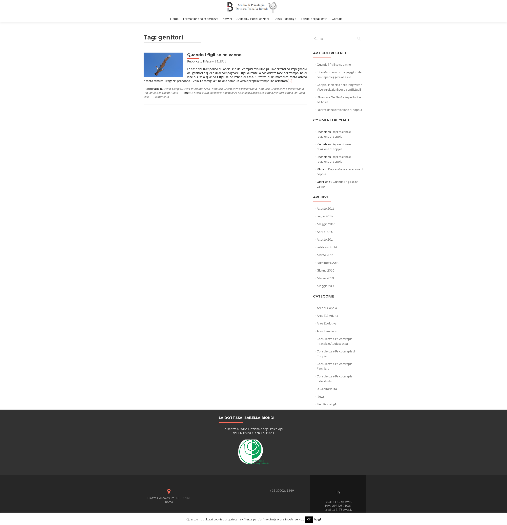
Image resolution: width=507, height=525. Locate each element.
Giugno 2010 (325, 270)
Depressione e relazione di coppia (339, 109)
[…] (290, 81)
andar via (200, 92)
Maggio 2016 (326, 224)
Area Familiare (213, 88)
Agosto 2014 (326, 239)
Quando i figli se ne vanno (214, 54)
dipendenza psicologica (237, 92)
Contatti (337, 18)
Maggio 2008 (326, 286)
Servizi (227, 18)
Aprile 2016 (325, 231)
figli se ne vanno (263, 92)
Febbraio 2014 (327, 247)
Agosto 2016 (326, 208)
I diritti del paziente (314, 18)
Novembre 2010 (328, 262)
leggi (317, 519)
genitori (279, 92)
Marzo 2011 (325, 255)
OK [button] (309, 519)
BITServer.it (343, 509)
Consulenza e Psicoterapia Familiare (247, 88)
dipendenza (214, 92)
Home (174, 18)
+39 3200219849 (282, 490)
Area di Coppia (171, 88)
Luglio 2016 (325, 216)
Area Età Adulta (192, 88)
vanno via (291, 92)
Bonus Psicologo (285, 18)
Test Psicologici (327, 404)
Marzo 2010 (325, 278)
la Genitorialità (168, 92)
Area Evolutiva (326, 323)
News (321, 396)
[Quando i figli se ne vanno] (163, 64)
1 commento (161, 96)
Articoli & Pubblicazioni (252, 18)
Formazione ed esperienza (200, 18)
